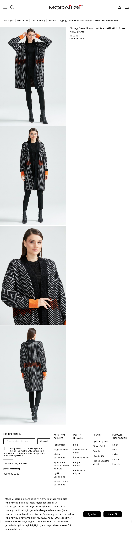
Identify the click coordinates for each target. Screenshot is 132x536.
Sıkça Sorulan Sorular (80, 451)
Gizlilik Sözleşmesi (59, 456)
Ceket (115, 454)
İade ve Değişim (81, 457)
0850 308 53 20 (11, 474)
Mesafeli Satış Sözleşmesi (61, 483)
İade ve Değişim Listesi (101, 462)
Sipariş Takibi (99, 446)
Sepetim (97, 451)
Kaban (115, 459)
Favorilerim (98, 456)
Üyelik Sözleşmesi (59, 475)
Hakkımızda (59, 444)
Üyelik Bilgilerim (100, 441)
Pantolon (116, 464)
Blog (75, 444)
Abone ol (43, 441)
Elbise (115, 444)
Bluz (114, 449)
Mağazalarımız (61, 449)
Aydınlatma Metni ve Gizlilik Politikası (61, 465)
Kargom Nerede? (77, 464)
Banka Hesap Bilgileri (79, 472)
